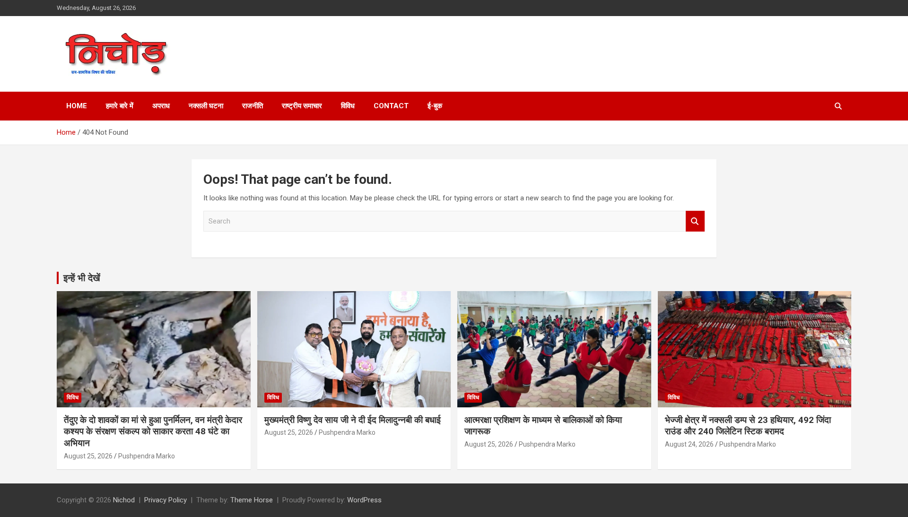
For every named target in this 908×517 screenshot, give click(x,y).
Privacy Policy (165, 500)
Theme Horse (251, 500)
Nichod (124, 500)
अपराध (161, 106)
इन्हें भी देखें (81, 278)
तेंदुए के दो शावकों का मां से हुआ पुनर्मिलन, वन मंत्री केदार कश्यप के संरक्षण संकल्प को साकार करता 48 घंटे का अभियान (153, 431)
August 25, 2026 (88, 456)
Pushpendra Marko (146, 456)
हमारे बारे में (119, 106)
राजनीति (252, 106)
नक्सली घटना (206, 106)
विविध (348, 106)
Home (76, 106)
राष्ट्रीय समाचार (302, 106)
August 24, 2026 (689, 444)
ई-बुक (435, 106)
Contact (391, 106)
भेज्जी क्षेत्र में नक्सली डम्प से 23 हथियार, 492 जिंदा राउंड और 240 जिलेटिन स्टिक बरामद (748, 425)
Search (695, 221)
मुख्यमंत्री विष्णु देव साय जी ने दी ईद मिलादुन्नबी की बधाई (352, 419)
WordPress (364, 500)
